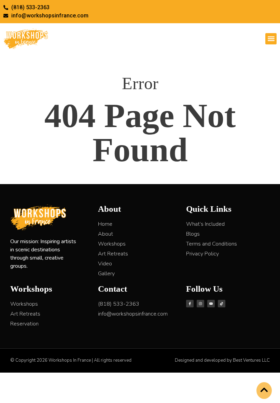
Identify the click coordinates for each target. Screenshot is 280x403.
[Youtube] (211, 303)
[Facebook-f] (190, 303)
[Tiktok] (221, 303)
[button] (271, 38)
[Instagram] (200, 303)
